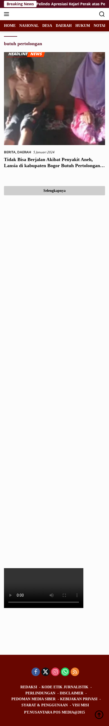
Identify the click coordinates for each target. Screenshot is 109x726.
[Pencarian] (102, 14)
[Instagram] (55, 672)
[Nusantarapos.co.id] (39, 14)
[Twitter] (45, 672)
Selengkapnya (54, 191)
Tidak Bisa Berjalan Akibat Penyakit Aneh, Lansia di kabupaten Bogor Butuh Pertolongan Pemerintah (52, 166)
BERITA (10, 152)
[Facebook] (35, 672)
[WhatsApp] (65, 672)
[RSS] (75, 672)
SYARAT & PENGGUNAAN (44, 705)
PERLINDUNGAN (40, 693)
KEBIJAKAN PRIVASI (78, 699)
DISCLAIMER (71, 693)
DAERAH (24, 152)
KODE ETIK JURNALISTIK (65, 687)
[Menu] (7, 14)
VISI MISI (80, 705)
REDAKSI (28, 687)
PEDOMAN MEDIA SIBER (33, 699)
